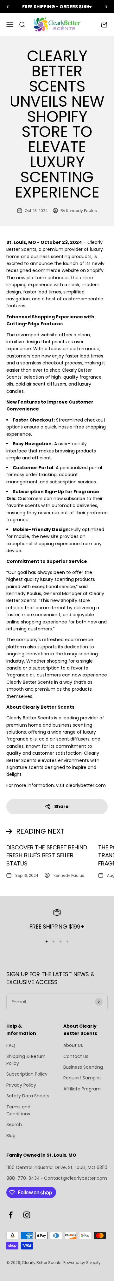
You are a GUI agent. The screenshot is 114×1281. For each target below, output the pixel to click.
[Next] (106, 6)
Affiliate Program (82, 1089)
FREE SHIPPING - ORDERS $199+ (57, 6)
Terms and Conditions (18, 1110)
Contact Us (75, 1056)
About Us (73, 1045)
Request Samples (82, 1078)
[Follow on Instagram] (26, 1215)
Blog (11, 1135)
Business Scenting (83, 1067)
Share (61, 806)
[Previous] (7, 6)
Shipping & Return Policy (26, 1059)
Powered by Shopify (82, 1262)
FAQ (10, 1045)
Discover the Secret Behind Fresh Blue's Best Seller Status (46, 855)
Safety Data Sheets (27, 1096)
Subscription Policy (27, 1074)
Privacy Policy (21, 1085)
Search (14, 1124)
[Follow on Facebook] (10, 1215)
